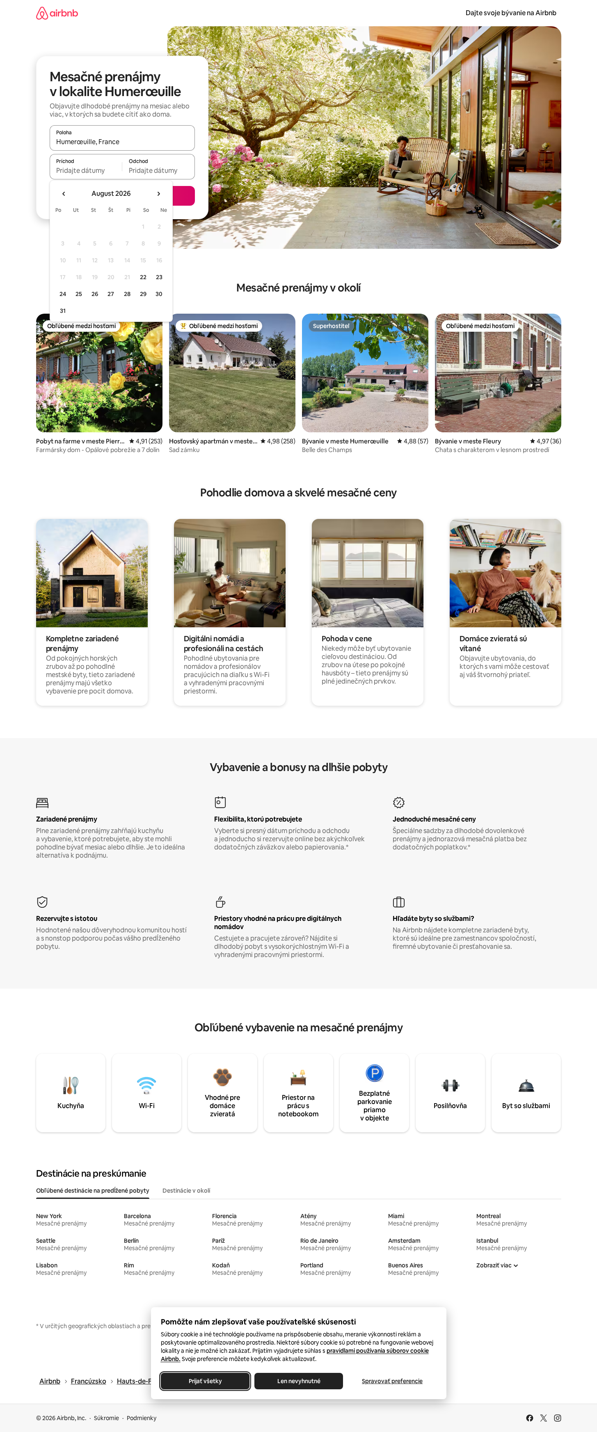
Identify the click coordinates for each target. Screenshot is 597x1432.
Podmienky (141, 1418)
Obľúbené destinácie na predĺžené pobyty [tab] (92, 1190)
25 (78, 294)
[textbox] (86, 170)
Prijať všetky (205, 1381)
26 (94, 294)
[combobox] (122, 142)
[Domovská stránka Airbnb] (57, 13)
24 (62, 294)
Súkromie (106, 1418)
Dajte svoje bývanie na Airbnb (511, 13)
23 (159, 277)
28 (127, 294)
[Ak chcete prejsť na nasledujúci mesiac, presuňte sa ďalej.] (158, 193)
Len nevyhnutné (298, 1381)
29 (143, 294)
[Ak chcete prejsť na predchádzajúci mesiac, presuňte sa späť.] (64, 193)
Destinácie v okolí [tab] (186, 1190)
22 (143, 277)
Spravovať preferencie (392, 1381)
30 (159, 294)
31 (63, 310)
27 (111, 294)
